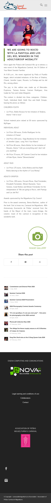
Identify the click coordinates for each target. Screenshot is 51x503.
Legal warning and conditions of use (25, 394)
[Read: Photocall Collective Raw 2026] (6, 323)
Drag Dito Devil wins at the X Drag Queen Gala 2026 (27, 337)
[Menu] (45, 5)
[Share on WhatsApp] (40, 262)
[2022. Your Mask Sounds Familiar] (25, 31)
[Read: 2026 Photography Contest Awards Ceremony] (6, 307)
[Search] (40, 5)
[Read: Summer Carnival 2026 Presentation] (6, 301)
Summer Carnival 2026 (17, 293)
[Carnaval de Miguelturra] (21, 5)
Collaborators (25, 398)
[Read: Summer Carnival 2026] (6, 294)
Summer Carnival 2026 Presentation (22, 300)
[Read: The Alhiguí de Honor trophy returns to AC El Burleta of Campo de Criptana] (6, 330)
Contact (26, 402)
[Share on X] (25, 262)
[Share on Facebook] (11, 262)
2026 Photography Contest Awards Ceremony (25, 306)
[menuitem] (40, 5)
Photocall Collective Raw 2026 (20, 322)
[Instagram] (6, 480)
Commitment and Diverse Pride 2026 (22, 286)
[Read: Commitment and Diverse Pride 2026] (6, 288)
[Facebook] (6, 468)
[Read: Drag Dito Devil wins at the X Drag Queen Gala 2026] (6, 338)
